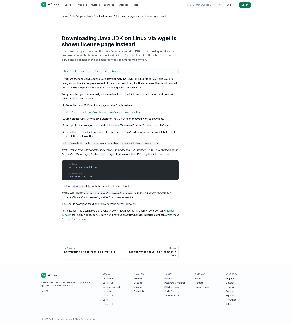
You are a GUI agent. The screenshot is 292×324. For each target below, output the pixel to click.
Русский (230, 287)
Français (230, 291)
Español (230, 295)
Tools (135, 5)
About (198, 278)
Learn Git (107, 291)
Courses (82, 5)
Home (65, 16)
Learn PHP (108, 299)
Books (68, 5)
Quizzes (95, 5)
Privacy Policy (202, 287)
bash (74, 71)
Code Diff (169, 291)
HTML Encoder (171, 287)
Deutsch (230, 282)
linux (114, 71)
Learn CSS (108, 282)
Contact (199, 282)
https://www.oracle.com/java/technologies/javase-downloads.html (103, 112)
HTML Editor (170, 278)
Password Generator (174, 282)
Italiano (229, 304)
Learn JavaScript (111, 287)
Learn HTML (109, 278)
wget (83, 71)
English (230, 278)
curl (91, 71)
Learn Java (108, 295)
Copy (173, 163)
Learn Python (109, 304)
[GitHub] (47, 291)
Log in (245, 5)
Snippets (123, 5)
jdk (106, 71)
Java (89, 16)
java (99, 71)
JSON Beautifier (172, 295)
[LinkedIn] (51, 291)
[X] (42, 291)
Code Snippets (77, 16)
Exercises (109, 5)
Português (231, 299)
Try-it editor (139, 291)
